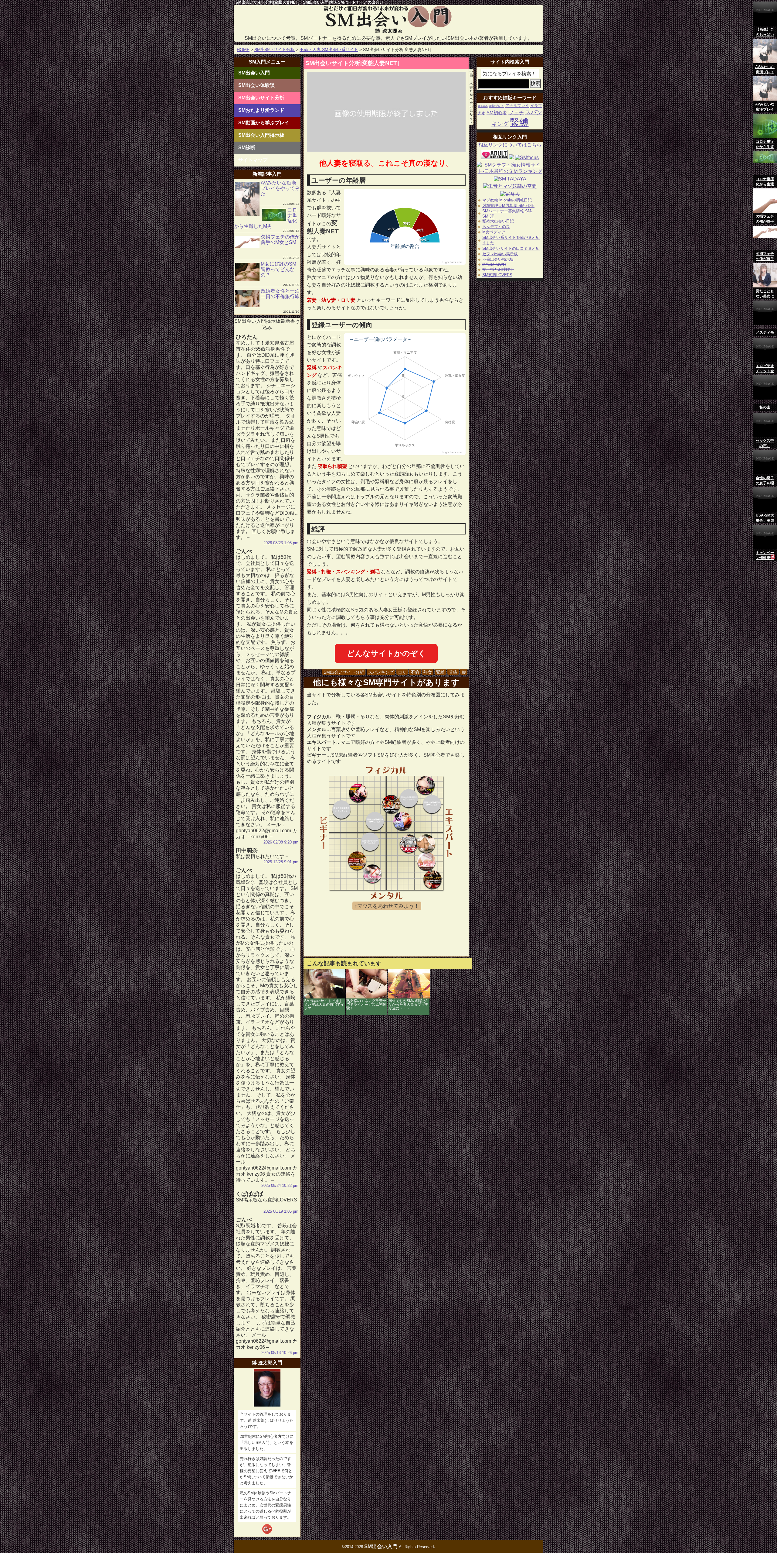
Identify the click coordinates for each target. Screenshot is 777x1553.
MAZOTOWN (494, 264)
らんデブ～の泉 (496, 226)
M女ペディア (493, 232)
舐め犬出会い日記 (498, 221)
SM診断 (246, 147)
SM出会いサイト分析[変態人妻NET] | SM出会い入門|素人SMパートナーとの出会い (309, 2)
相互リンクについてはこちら (509, 144)
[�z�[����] (388, 32)
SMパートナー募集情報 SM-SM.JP (507, 213)
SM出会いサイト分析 (274, 49)
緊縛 (440, 672)
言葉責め (483, 106)
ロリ (402, 672)
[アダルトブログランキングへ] (494, 157)
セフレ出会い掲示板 (500, 254)
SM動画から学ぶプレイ (263, 122)
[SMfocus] (527, 157)
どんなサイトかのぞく (386, 653)
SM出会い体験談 (256, 85)
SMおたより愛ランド (261, 110)
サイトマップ (252, 160)
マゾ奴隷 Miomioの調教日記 (507, 200)
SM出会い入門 (254, 72)
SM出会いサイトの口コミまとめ (511, 248)
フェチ (516, 112)
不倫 (415, 672)
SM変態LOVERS (497, 275)
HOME (243, 49)
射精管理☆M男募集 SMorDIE (508, 205)
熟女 (427, 672)
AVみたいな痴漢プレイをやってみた (280, 188)
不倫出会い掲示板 (498, 259)
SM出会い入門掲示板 (261, 135)
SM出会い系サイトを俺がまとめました (511, 240)
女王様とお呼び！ (498, 269)
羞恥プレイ (496, 106)
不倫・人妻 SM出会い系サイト (329, 49)
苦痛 (453, 672)
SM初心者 (497, 112)
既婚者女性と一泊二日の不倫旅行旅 (280, 293)
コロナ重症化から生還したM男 (265, 218)
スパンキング (381, 672)
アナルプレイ (517, 105)
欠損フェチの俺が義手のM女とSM (280, 239)
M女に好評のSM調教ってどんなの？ (278, 269)
